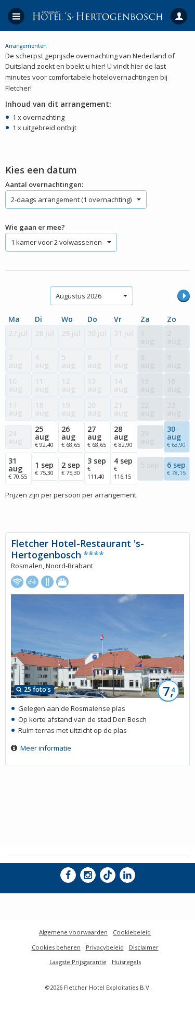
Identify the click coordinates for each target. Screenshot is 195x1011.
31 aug (17, 468)
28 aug (123, 436)
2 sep (70, 468)
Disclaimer (144, 947)
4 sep (123, 468)
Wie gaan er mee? (35, 227)
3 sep (96, 468)
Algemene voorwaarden (73, 932)
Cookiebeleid (132, 932)
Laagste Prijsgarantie (78, 962)
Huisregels (126, 962)
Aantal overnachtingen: (44, 184)
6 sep (176, 468)
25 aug (44, 436)
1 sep (44, 468)
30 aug (176, 436)
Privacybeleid (105, 947)
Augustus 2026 (78, 296)
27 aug (96, 436)
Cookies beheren (56, 947)
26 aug (70, 436)
